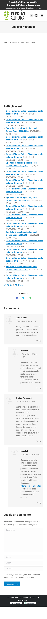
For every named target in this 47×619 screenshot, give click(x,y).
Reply (38, 340)
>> (25, 285)
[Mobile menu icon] (41, 15)
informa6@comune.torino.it (32, 486)
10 (20, 285)
